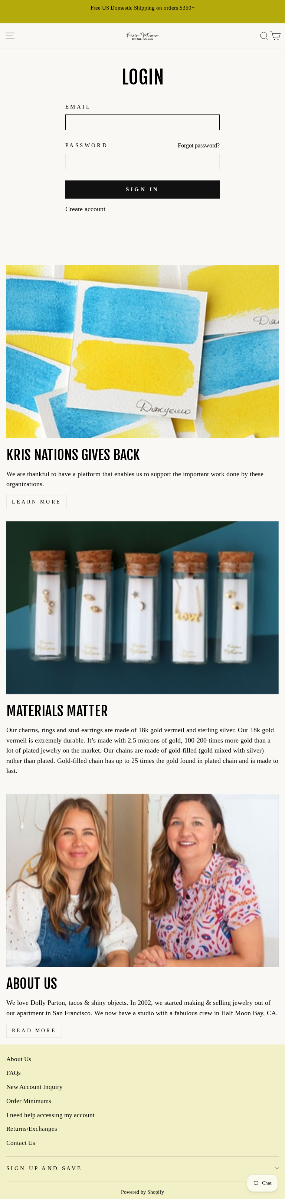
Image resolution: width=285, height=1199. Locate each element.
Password (86, 145)
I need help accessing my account (50, 1115)
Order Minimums (28, 1101)
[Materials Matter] (142, 607)
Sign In (142, 189)
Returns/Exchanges (31, 1128)
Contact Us (20, 1142)
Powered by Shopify (142, 1192)
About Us (18, 1059)
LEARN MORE (36, 502)
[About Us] (142, 880)
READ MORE (34, 1030)
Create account (85, 209)
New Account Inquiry (34, 1086)
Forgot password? (199, 145)
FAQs (13, 1072)
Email (78, 107)
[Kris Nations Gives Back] (142, 351)
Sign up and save (44, 1168)
